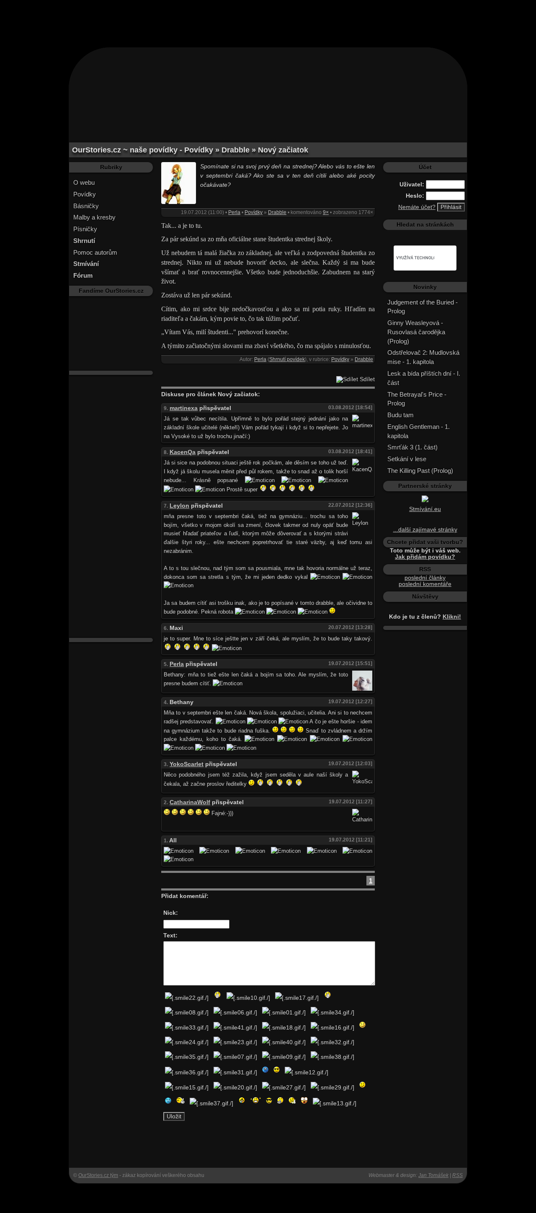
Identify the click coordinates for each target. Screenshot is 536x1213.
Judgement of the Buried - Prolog (422, 307)
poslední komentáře (425, 584)
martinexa (184, 408)
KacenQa (183, 452)
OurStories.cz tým (98, 1175)
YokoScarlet (187, 764)
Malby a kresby (94, 217)
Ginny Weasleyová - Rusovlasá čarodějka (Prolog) (416, 332)
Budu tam (400, 414)
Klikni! (452, 617)
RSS (457, 1175)
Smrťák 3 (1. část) (412, 447)
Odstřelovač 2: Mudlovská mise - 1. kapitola (423, 357)
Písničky (85, 228)
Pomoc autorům (95, 252)
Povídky (84, 194)
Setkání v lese (406, 458)
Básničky (86, 205)
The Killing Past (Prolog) (420, 470)
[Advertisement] (268, 19)
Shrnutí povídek (287, 359)
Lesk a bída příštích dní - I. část (423, 378)
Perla (234, 212)
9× (326, 212)
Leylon (179, 506)
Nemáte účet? (417, 207)
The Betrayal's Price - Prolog (416, 399)
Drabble (277, 212)
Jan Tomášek (433, 1175)
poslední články (425, 578)
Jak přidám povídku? (425, 557)
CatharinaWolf (190, 802)
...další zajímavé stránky (425, 529)
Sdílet (366, 379)
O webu (84, 182)
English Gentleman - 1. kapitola (418, 431)
